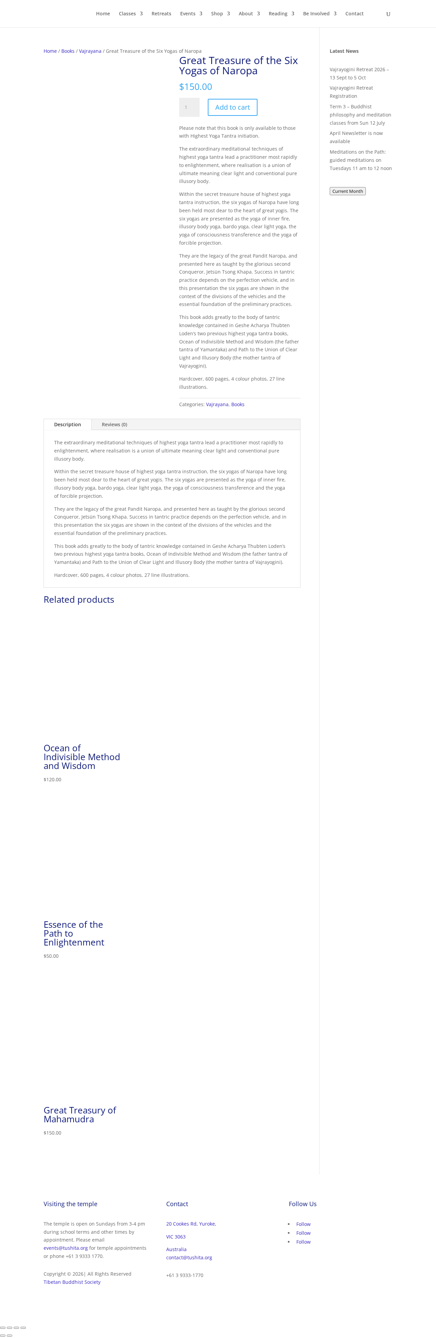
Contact (354, 14)
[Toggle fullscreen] (9, 1328)
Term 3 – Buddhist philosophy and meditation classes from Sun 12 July (360, 114)
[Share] (16, 1328)
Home (103, 14)
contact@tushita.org (189, 1257)
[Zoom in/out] (2, 1328)
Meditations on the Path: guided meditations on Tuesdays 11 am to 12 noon (361, 160)
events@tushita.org (66, 1248)
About (246, 14)
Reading (278, 14)
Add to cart (232, 107)
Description (67, 424)
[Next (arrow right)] (9, 1336)
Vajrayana (90, 51)
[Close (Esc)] (23, 1328)
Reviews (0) (114, 424)
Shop (217, 14)
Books (68, 51)
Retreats (161, 14)
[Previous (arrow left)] (2, 1336)
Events (188, 14)
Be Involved (316, 14)
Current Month (347, 191)
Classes (127, 14)
